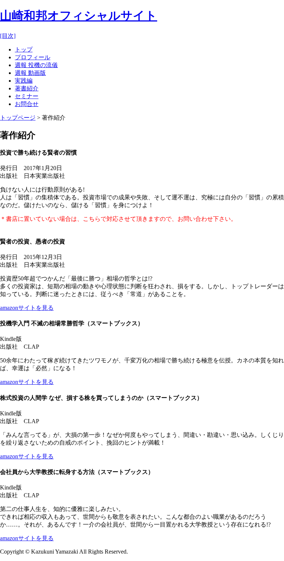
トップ (24, 49)
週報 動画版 (30, 73)
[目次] (8, 36)
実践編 (24, 80)
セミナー (26, 96)
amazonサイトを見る (27, 308)
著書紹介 (26, 88)
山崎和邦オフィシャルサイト (78, 15)
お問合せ (26, 104)
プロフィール (32, 57)
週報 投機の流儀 (36, 65)
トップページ (18, 117)
